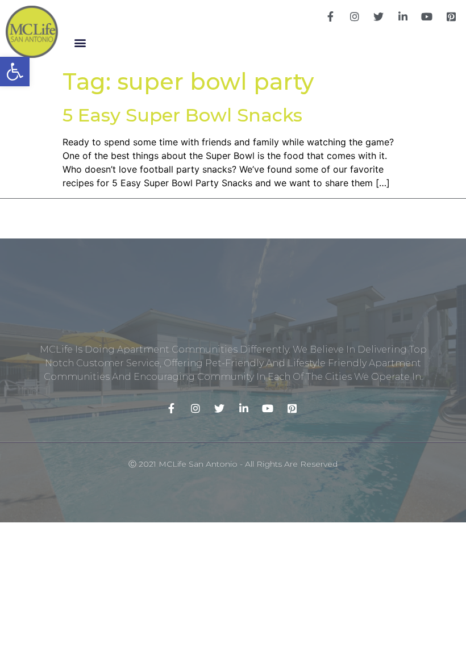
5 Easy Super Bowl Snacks (182, 115)
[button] (79, 42)
